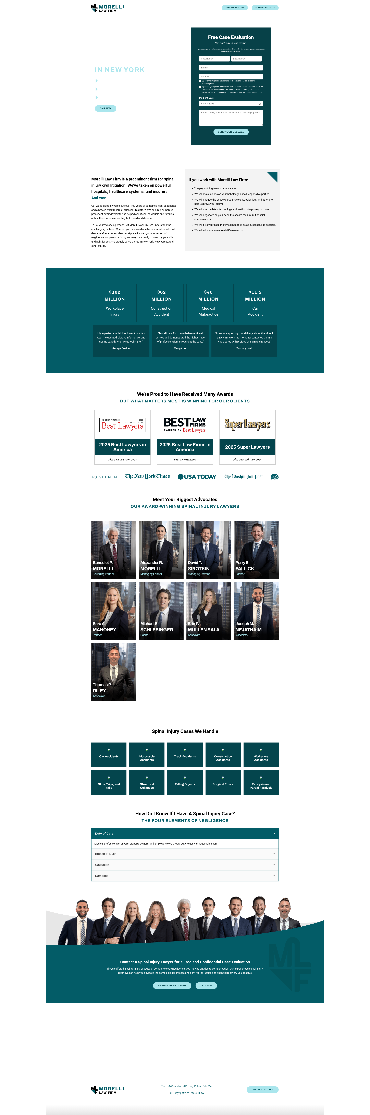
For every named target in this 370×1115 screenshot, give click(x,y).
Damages (101, 875)
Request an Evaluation (172, 985)
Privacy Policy (193, 1086)
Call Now (105, 108)
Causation (102, 864)
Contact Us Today (265, 8)
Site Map (208, 1086)
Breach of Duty (105, 853)
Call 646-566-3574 (235, 8)
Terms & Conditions (172, 1086)
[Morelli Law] (109, 8)
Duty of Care (104, 833)
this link (227, 51)
